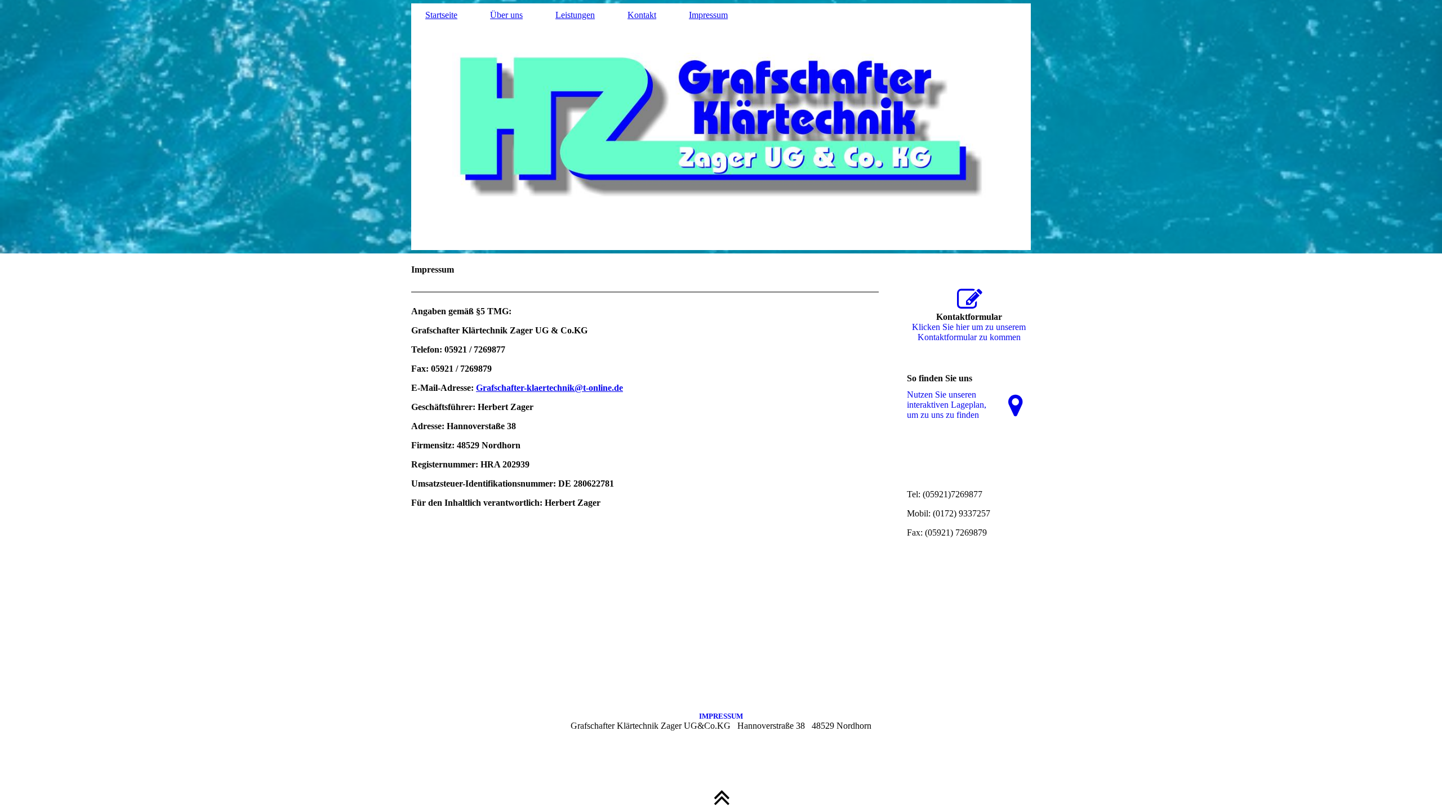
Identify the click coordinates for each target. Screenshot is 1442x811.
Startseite (441, 15)
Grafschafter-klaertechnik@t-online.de (549, 388)
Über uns (506, 15)
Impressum (708, 15)
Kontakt (641, 15)
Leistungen (575, 15)
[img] (721, 126)
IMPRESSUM (721, 716)
